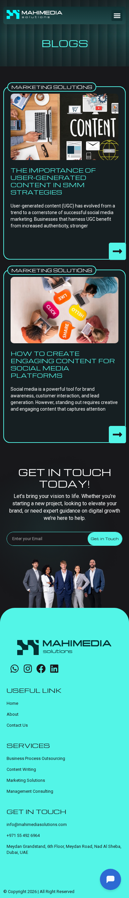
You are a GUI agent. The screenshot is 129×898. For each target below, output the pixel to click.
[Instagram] (27, 668)
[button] (116, 15)
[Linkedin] (54, 668)
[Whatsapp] (14, 668)
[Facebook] (41, 668)
